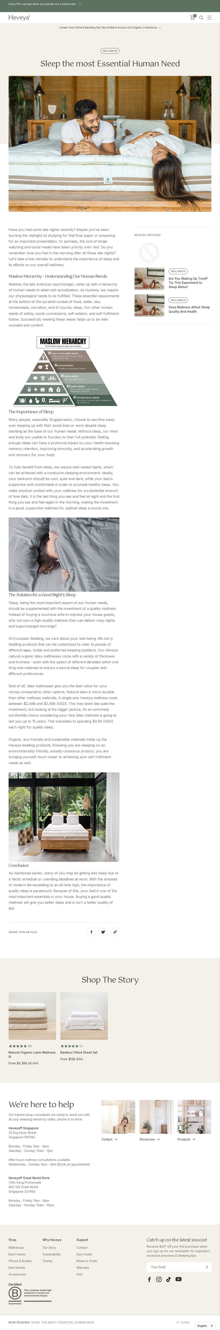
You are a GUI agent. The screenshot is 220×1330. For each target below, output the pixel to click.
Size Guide (84, 1254)
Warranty (82, 1267)
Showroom (147, 1139)
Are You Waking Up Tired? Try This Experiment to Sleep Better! (188, 283)
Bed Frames (17, 1254)
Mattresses (16, 1247)
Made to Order (87, 1261)
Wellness (110, 50)
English (202, 1325)
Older (184, 1322)
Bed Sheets (17, 1267)
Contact (106, 1139)
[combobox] (205, 1326)
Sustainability (52, 1254)
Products (184, 1139)
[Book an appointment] (73, 1164)
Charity (47, 1261)
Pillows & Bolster (20, 1261)
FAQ (79, 1274)
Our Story (49, 1247)
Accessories (17, 1274)
